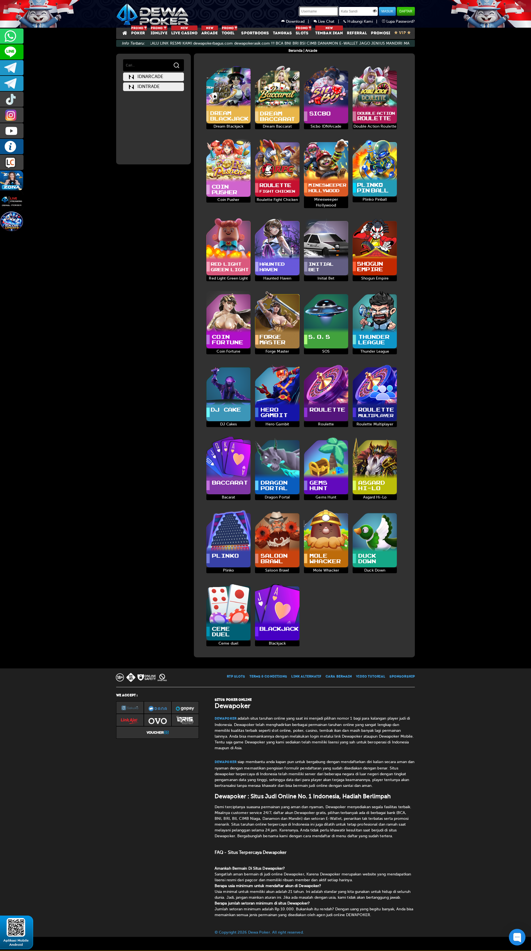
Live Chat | (330, 21)
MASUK (387, 11)
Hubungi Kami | (364, 21)
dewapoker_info (12, 83)
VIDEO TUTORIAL (370, 676)
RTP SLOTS (236, 676)
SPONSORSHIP (402, 676)
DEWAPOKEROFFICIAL (12, 130)
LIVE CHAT (12, 162)
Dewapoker (225, 718)
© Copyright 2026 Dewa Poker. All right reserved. (259, 932)
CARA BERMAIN (339, 676)
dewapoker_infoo (12, 67)
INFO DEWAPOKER (12, 146)
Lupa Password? (400, 21)
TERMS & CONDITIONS (268, 676)
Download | (299, 21)
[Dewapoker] (153, 14)
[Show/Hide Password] (375, 11)
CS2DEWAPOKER (12, 52)
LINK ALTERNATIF (306, 676)
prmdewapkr (12, 99)
